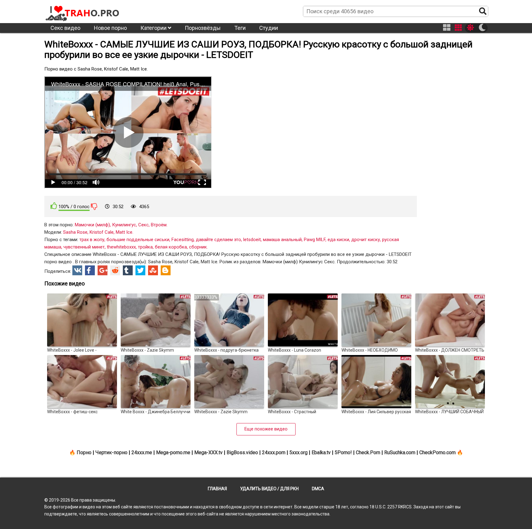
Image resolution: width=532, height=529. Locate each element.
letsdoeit (252, 239)
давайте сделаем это (218, 239)
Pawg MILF (314, 239)
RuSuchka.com (399, 452)
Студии (268, 28)
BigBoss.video (242, 452)
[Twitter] (140, 270)
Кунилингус (124, 225)
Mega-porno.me (173, 452)
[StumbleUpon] (153, 270)
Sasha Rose (75, 232)
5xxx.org (298, 452)
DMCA (318, 488)
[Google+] (102, 270)
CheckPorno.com (437, 452)
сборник (198, 247)
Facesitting (182, 239)
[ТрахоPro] (82, 11)
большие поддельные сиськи (138, 239)
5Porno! (343, 452)
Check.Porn (368, 452)
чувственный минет (84, 247)
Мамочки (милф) (92, 225)
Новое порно (110, 28)
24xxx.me (141, 452)
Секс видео (65, 28)
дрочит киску (365, 239)
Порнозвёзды (203, 28)
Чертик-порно (111, 452)
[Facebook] (90, 270)
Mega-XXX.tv (208, 452)
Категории (154, 28)
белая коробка (171, 247)
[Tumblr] (128, 270)
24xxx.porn (273, 452)
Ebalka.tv (321, 452)
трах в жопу (91, 239)
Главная (217, 488)
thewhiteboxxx (121, 247)
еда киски (338, 239)
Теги (240, 28)
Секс (143, 225)
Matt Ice (124, 232)
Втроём (159, 225)
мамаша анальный (282, 239)
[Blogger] (166, 270)
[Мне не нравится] (94, 206)
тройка (145, 247)
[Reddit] (115, 270)
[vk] (77, 270)
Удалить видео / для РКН (269, 488)
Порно (84, 452)
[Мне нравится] (53, 206)
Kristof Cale (102, 232)
